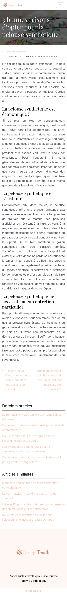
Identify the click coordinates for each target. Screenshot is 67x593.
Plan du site (33, 590)
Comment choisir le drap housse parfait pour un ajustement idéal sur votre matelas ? (49, 380)
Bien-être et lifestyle (16, 51)
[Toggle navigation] (60, 5)
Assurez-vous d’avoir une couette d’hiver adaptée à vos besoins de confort (17, 380)
